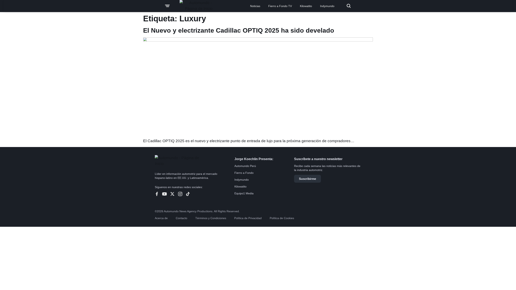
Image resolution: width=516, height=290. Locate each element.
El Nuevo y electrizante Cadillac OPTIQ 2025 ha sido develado (238, 30)
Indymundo (327, 6)
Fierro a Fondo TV (280, 6)
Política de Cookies (282, 218)
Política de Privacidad (248, 218)
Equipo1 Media (244, 193)
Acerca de (161, 218)
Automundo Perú (245, 166)
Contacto (181, 218)
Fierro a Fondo (244, 172)
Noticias (255, 6)
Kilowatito (306, 6)
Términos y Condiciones (210, 218)
